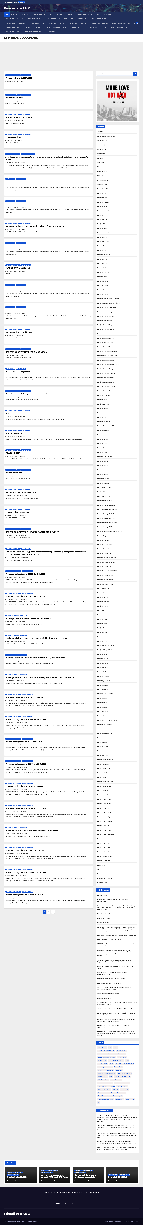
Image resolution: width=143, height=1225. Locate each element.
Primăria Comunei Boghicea (106, 325)
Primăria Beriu (102, 228)
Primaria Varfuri (102, 742)
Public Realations (94, 1192)
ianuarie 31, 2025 (12, 535)
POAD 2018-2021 (12, 453)
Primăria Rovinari (10, 178)
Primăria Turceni (102, 711)
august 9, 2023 (12, 641)
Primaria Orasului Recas (105, 584)
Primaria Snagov (102, 663)
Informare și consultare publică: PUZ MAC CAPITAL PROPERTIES (54, 1177)
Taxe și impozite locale (104, 1096)
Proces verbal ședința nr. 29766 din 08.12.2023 (25, 596)
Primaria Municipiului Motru (106, 514)
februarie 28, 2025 (13, 495)
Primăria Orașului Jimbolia (105, 580)
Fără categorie (102, 1067)
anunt (109, 1047)
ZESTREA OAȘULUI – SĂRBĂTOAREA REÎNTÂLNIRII (114, 1008)
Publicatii (112, 1086)
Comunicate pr (54, 32)
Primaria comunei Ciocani (105, 334)
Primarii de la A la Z (17, 8)
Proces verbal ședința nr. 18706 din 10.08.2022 (25, 872)
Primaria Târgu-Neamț (104, 689)
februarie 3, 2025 (12, 515)
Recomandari (101, 865)
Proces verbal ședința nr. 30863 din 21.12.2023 (25, 574)
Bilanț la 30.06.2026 (103, 914)
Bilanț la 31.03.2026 (103, 918)
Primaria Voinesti (102, 746)
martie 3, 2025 (12, 476)
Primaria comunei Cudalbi (105, 342)
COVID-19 (100, 162)
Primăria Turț (101, 716)
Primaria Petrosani (103, 593)
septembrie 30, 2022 (13, 853)
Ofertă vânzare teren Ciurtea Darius (108, 993)
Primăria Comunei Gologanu (106, 373)
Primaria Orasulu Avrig (104, 553)
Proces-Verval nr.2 (13, 137)
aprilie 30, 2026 (12, 162)
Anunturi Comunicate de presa (106, 1050)
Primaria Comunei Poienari (105, 378)
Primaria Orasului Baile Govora (107, 558)
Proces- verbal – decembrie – (18, 512)
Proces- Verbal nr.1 (13, 473)
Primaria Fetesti (102, 435)
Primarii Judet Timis (37, 23)
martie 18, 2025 (12, 397)
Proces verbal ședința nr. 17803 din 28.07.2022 (25, 895)
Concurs (100, 158)
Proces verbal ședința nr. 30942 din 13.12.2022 (25, 697)
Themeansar (35, 1221)
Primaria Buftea (102, 268)
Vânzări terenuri (129, 1099)
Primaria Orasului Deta (104, 566)
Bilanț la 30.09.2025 (103, 923)
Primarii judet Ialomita (33, 27)
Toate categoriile (117, 1096)
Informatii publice (102, 1076)
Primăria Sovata (102, 667)
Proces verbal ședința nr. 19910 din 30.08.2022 (25, 850)
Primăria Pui (101, 610)
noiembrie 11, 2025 (13, 291)
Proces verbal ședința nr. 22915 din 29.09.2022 (25, 808)
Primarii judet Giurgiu (118, 27)
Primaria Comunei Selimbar (106, 386)
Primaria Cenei (102, 276)
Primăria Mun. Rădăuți (104, 500)
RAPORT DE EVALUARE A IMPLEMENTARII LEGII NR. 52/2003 (32, 532)
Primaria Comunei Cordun (105, 338)
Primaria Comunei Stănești (12, 75)
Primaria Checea (102, 281)
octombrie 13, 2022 (13, 811)
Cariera (111, 1063)
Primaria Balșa (102, 219)
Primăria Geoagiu (102, 443)
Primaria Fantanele (103, 430)
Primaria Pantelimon (103, 588)
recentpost (115, 1089)
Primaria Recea (102, 619)
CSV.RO (58, 1203)
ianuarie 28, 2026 (12, 229)
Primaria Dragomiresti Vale (105, 426)
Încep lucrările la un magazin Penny (109, 939)
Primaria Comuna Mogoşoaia (13, 571)
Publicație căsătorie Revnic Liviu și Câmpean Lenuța (28, 618)
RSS (132, 1221)
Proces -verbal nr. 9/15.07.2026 (18, 78)
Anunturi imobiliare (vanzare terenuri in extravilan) (111, 1054)
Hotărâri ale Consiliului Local (105, 1070)
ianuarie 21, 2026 (12, 249)
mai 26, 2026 (11, 120)
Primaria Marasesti (103, 474)
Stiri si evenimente (120, 1092)
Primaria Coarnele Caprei (105, 290)
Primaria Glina (101, 448)
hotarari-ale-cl (118, 1067)
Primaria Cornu (102, 399)
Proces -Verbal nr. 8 (14, 98)
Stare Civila (101, 1092)
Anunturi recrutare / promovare (106, 1057)
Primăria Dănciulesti (103, 404)
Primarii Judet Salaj (36, 19)
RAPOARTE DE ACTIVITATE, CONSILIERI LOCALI (26, 352)
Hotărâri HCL (118, 1070)
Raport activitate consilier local (19, 332)
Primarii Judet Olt (104, 14)
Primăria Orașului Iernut (105, 575)
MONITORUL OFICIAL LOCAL (122, 1076)
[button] (134, 23)
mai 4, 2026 (10, 140)
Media (111, 1076)
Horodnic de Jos (102, 171)
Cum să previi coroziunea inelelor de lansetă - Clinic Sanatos (116, 1148)
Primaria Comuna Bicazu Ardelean (108, 298)
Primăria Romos (102, 628)
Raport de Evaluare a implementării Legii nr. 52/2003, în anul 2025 (34, 226)
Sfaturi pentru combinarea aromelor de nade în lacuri (119, 1143)
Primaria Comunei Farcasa (105, 360)
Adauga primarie (108, 1221)
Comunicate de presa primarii (60, 1192)
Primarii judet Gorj (78, 27)
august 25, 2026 (14, 1180)
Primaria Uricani (102, 729)
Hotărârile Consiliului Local (125, 1073)
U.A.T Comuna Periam (104, 878)
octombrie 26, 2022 (13, 789)
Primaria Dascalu (102, 408)
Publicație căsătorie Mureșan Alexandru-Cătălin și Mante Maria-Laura (36, 638)
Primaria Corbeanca (103, 395)
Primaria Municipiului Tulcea (106, 527)
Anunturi (100, 132)
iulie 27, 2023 (11, 680)
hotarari (110, 1067)
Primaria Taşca (102, 698)
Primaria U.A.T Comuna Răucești (107, 720)
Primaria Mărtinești (103, 479)
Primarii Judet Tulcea (57, 23)
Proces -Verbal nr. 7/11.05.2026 (18, 117)
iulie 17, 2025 (11, 335)
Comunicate (101, 154)
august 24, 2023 (12, 621)
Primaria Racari (102, 615)
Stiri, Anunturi (109, 1092)
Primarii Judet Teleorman (16, 23)
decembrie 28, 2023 (13, 599)
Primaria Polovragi (103, 601)
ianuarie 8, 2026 (12, 271)
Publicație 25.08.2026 (104, 895)
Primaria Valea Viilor (103, 738)
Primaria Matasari (103, 483)
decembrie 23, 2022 (13, 700)
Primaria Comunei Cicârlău (12, 154)
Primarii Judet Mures (65, 14)
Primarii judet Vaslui (99, 23)
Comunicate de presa (77, 1192)
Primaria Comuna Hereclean (106, 307)
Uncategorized (102, 883)
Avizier (127, 1060)
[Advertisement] (71, 54)
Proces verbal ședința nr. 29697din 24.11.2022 (25, 742)
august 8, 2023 (12, 661)
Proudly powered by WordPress (12, 1221)
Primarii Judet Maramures (42, 14)
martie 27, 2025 (12, 375)
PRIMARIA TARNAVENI (105, 694)
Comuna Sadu (101, 149)
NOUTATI (100, 1079)
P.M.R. (106, 1079)
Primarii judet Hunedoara (56, 27)
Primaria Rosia (102, 632)
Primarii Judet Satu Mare (57, 19)
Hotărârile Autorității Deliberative (107, 1073)
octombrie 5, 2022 (13, 833)
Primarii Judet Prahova (15, 19)
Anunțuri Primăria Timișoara (115, 1060)
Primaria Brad (101, 250)
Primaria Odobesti (103, 549)
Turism (99, 874)
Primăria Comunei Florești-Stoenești (108, 364)
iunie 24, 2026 (11, 101)
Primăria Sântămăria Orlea (105, 650)
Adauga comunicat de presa (122, 1221)
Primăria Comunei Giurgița (105, 369)
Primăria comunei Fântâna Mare (107, 356)
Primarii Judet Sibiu (78, 19)
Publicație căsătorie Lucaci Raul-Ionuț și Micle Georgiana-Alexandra (35, 658)
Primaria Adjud (102, 193)
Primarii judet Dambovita (35, 32)
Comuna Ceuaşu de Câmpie (106, 136)
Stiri (98, 869)
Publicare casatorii (103, 1086)
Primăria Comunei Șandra (105, 382)
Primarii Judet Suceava (99, 19)
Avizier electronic (102, 1063)
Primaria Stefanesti (103, 672)
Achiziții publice (102, 1047)
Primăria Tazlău (102, 702)
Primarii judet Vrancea (120, 23)
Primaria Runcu (102, 641)
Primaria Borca (102, 246)
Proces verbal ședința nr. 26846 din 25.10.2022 (25, 764)
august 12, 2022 (12, 898)
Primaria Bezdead (103, 233)
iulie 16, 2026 (11, 81)
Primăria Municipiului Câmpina (107, 509)
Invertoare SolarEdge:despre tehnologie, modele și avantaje (116, 935)
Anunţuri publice (121, 1057)
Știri (99, 1102)
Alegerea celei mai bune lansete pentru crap (113, 1149)
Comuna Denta (102, 140)
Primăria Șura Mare (103, 681)
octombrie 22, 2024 (13, 557)
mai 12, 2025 (11, 355)
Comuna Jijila (101, 145)
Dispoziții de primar (128, 1063)
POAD (8, 413)
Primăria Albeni (102, 197)
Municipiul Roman (103, 180)
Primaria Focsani (102, 439)
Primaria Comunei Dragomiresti (107, 351)
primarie (20, 81)
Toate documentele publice (105, 1099)
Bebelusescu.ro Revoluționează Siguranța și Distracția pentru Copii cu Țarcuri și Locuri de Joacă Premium (117, 1119)
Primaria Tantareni (103, 685)
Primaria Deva (101, 417)
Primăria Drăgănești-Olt (104, 421)
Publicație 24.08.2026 (104, 998)
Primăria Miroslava (103, 492)
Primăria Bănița (102, 224)
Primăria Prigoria (102, 606)
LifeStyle (100, 175)
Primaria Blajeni (102, 237)
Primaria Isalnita (102, 461)
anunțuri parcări (102, 1060)
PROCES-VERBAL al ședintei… (18, 372)
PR (86, 1192)
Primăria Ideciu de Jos (104, 457)
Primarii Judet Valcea (78, 23)
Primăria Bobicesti (103, 241)
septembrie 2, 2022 (13, 875)
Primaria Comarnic (103, 294)
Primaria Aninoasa (103, 202)
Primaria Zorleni (102, 755)
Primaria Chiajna (102, 285)
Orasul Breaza (102, 184)
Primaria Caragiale (103, 272)
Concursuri (118, 1063)
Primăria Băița (101, 215)
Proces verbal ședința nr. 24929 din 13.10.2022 (25, 786)
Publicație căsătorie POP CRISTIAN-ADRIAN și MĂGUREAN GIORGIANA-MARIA (39, 677)
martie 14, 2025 (12, 416)
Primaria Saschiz (102, 654)
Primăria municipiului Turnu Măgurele (109, 531)
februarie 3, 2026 (12, 207)
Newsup (28, 1221)
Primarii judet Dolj (13, 32)
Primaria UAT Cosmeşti (104, 724)
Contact (137, 1221)
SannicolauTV (124, 1089)
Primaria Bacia (102, 206)
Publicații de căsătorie (104, 1089)
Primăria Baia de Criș (104, 211)
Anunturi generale (121, 1050)
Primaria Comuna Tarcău (105, 316)
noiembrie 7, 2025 (12, 313)
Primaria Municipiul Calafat (106, 505)
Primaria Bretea (102, 259)
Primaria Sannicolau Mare (105, 645)
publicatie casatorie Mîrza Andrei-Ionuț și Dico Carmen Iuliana (32, 830)
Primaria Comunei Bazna (105, 320)
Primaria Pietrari (102, 597)
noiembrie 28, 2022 (13, 767)
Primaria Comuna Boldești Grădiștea (108, 303)
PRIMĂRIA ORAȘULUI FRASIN (107, 571)
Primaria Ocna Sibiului (104, 544)
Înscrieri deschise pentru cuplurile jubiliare (111, 978)
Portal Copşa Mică (103, 189)
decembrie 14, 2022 (13, 722)
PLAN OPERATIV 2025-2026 (17, 268)
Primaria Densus (102, 413)
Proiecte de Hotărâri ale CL (121, 1083)
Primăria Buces (102, 263)
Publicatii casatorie (122, 1086)
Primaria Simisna (10, 615)
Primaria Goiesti (102, 452)
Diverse (99, 167)
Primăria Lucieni (102, 465)
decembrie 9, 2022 (13, 745)
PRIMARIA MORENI (103, 496)
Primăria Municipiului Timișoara (107, 522)
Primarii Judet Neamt (85, 14)
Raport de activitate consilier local (20, 492)
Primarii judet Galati (98, 27)
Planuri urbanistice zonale (105, 1083)
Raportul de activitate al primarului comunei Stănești (29, 394)
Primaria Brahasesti (103, 255)
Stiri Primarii (46, 1192)
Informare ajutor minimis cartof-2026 (109, 983)
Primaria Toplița (102, 707)
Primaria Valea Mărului (104, 733)
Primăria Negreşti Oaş (104, 536)
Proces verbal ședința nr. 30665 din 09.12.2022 (25, 719)
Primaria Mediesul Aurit (104, 487)
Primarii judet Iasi (13, 27)
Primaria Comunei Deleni (105, 347)
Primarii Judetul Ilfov (19, 14)
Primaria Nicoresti (103, 540)
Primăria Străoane (103, 676)
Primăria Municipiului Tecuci (106, 518)
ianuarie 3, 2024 (12, 577)
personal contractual (115, 1079)
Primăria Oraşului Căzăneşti (106, 562)
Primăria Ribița (102, 623)
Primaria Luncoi (102, 470)
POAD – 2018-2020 (13, 433)
